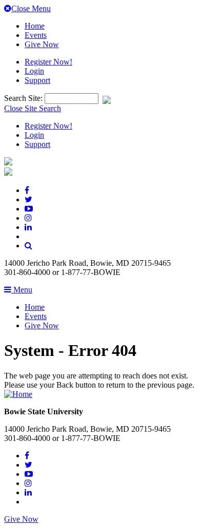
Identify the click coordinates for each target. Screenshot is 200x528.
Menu (21, 289)
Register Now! (48, 61)
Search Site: (24, 98)
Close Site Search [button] (32, 108)
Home (35, 26)
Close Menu (31, 8)
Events (36, 35)
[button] (28, 245)
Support (37, 80)
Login (34, 71)
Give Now (42, 44)
